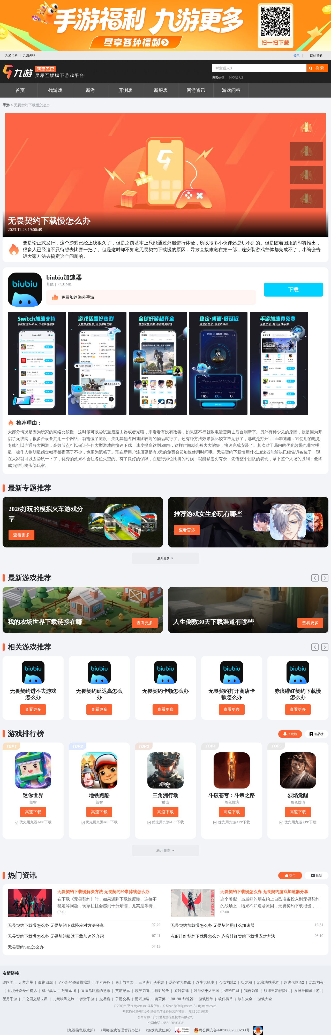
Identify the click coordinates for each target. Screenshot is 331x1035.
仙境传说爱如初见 (22, 991)
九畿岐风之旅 (63, 999)
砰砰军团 (69, 991)
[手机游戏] (43, 72)
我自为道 (251, 991)
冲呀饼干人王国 (206, 991)
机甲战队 (49, 991)
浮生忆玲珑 (205, 982)
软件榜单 (225, 999)
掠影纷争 (162, 991)
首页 (20, 90)
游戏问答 (231, 90)
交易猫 (104, 999)
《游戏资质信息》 (158, 1030)
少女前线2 (227, 982)
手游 (6, 105)
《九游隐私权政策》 (81, 1030)
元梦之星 (26, 982)
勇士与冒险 (124, 982)
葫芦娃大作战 (180, 982)
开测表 (126, 90)
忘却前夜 (316, 982)
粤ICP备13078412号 (136, 1011)
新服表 (161, 90)
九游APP (29, 55)
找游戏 (55, 90)
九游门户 (11, 55)
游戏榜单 (206, 999)
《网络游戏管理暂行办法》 (120, 1030)
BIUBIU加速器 (182, 999)
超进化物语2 (294, 982)
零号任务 (103, 982)
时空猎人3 (236, 77)
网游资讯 (196, 90)
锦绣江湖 (231, 991)
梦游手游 (87, 999)
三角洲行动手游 (151, 982)
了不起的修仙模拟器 (74, 982)
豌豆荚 (160, 999)
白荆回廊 (45, 982)
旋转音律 (181, 991)
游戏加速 (142, 999)
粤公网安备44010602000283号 (224, 1030)
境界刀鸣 (142, 991)
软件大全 (245, 999)
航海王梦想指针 (276, 991)
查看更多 (21, 535)
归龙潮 (246, 982)
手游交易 (122, 999)
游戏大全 (265, 999)
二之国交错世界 (35, 999)
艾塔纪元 (122, 991)
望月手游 (10, 999)
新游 (90, 90)
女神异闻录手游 (307, 991)
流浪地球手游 (268, 982)
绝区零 (8, 982)
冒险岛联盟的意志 (95, 991)
